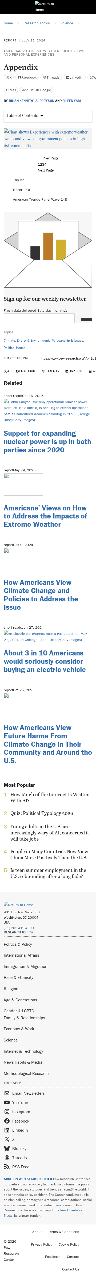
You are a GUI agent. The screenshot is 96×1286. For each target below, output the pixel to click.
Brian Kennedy (21, 101)
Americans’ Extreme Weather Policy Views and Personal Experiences (44, 53)
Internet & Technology (23, 1051)
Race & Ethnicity (18, 977)
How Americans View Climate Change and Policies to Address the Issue (41, 594)
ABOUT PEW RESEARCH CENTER (28, 1179)
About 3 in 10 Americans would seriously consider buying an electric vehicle (45, 661)
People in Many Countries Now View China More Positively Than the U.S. (49, 854)
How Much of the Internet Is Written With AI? (50, 797)
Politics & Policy (18, 944)
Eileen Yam (71, 101)
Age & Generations (20, 999)
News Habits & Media (23, 1062)
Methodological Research (26, 1073)
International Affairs (21, 955)
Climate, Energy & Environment (26, 340)
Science (11, 1040)
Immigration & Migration (25, 966)
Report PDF (22, 189)
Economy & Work (19, 1028)
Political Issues (14, 347)
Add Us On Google (36, 89)
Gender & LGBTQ (19, 1010)
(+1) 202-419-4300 (19, 928)
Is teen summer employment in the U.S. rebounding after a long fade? (48, 873)
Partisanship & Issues (67, 340)
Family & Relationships (24, 1017)
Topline (18, 179)
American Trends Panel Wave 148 (40, 199)
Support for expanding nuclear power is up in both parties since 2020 (47, 441)
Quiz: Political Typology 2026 (41, 813)
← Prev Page (48, 158)
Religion (11, 988)
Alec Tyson (44, 101)
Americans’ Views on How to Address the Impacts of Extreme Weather (45, 516)
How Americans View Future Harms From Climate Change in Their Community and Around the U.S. (48, 744)
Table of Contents (22, 115)
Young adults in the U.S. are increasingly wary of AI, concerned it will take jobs (49, 832)
